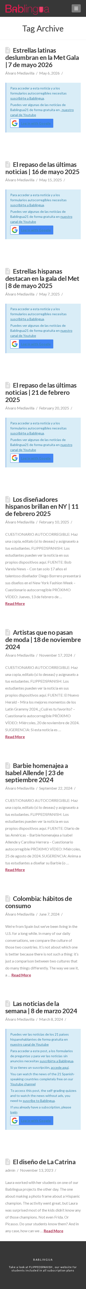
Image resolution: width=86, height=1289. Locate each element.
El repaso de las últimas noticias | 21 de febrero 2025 (41, 392)
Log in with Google (36, 123)
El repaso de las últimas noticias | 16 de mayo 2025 (42, 168)
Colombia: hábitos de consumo (38, 902)
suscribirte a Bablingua (27, 98)
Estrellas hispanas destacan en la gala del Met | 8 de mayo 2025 (42, 278)
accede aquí (60, 1067)
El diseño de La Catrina (44, 1162)
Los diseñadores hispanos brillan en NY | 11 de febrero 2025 (42, 506)
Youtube (17, 1084)
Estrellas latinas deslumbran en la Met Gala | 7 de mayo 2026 (42, 57)
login (13, 1112)
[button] (76, 8)
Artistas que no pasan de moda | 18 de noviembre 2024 (43, 639)
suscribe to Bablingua (39, 1101)
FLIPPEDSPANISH (41, 1267)
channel (30, 1084)
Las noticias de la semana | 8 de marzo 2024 (41, 1007)
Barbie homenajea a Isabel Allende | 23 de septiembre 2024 (36, 772)
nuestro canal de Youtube (29, 1044)
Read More (15, 603)
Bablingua (43, 1259)
